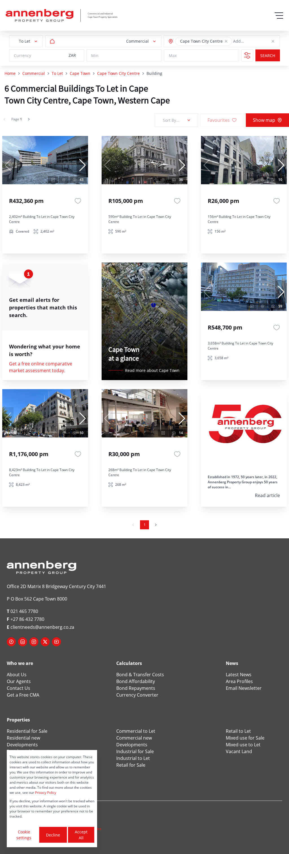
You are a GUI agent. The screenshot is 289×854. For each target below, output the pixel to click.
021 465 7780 (22, 611)
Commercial (33, 73)
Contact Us (18, 688)
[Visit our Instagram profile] (33, 641)
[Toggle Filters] (247, 55)
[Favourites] (78, 201)
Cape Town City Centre (118, 73)
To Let (57, 73)
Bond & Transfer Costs (140, 674)
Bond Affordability (135, 681)
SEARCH (267, 55)
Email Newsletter (244, 688)
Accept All (81, 834)
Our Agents (19, 681)
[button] (226, 41)
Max (173, 55)
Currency (22, 55)
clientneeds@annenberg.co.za (40, 627)
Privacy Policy (45, 792)
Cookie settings (23, 834)
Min (94, 55)
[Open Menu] (278, 15)
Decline (53, 835)
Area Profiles (239, 681)
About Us (17, 674)
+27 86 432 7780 (25, 619)
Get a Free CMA (23, 695)
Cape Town (80, 73)
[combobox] (258, 41)
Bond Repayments (135, 688)
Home (10, 73)
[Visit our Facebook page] (11, 641)
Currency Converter (137, 695)
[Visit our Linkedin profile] (22, 641)
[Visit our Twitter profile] (45, 641)
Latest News (238, 674)
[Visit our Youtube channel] (56, 641)
